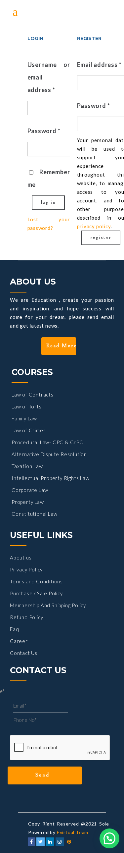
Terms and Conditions (36, 581)
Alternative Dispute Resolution (49, 454)
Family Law (24, 418)
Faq (14, 629)
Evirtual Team (72, 832)
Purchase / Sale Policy (36, 593)
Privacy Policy (26, 569)
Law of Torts (27, 406)
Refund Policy (26, 617)
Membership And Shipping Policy (48, 605)
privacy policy (94, 226)
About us (20, 557)
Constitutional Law (34, 514)
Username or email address (48, 77)
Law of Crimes (29, 430)
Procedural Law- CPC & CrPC (47, 442)
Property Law (28, 502)
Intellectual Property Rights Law (51, 478)
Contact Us (23, 653)
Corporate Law (30, 490)
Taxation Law (27, 466)
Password (44, 130)
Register (101, 237)
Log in (48, 202)
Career (19, 641)
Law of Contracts (33, 395)
